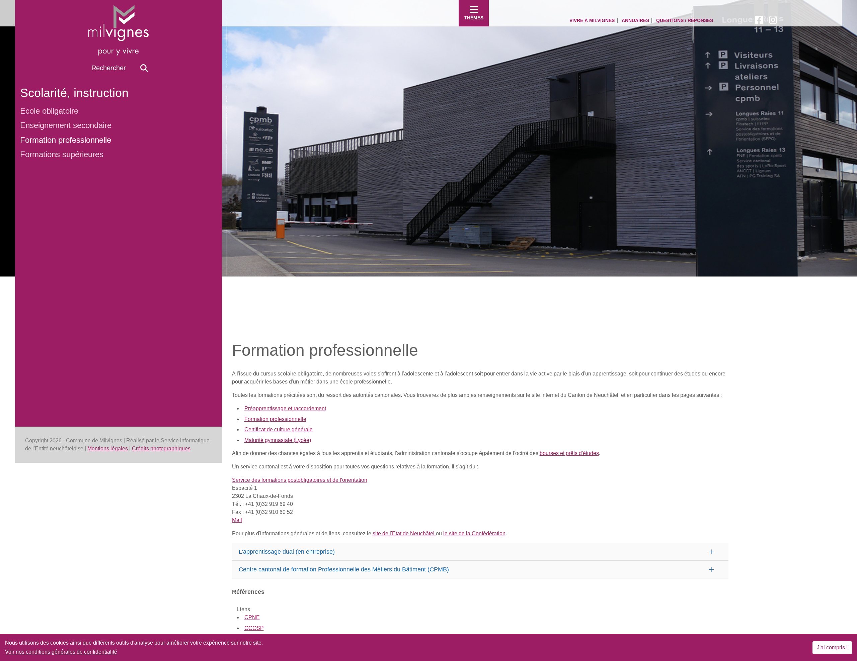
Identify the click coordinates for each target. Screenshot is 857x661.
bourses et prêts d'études (569, 453)
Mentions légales (107, 448)
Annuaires (635, 20)
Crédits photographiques (161, 448)
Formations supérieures (61, 154)
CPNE (252, 617)
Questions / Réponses (684, 20)
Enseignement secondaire (65, 125)
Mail (237, 520)
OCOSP (254, 628)
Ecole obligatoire (49, 110)
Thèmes (473, 17)
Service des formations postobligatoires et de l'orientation (299, 480)
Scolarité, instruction (74, 93)
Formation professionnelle (65, 139)
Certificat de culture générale (278, 429)
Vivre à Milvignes (592, 20)
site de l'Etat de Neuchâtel (404, 533)
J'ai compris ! (832, 647)
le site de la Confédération (474, 533)
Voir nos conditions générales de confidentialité (61, 652)
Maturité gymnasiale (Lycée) (277, 440)
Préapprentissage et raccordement (285, 408)
